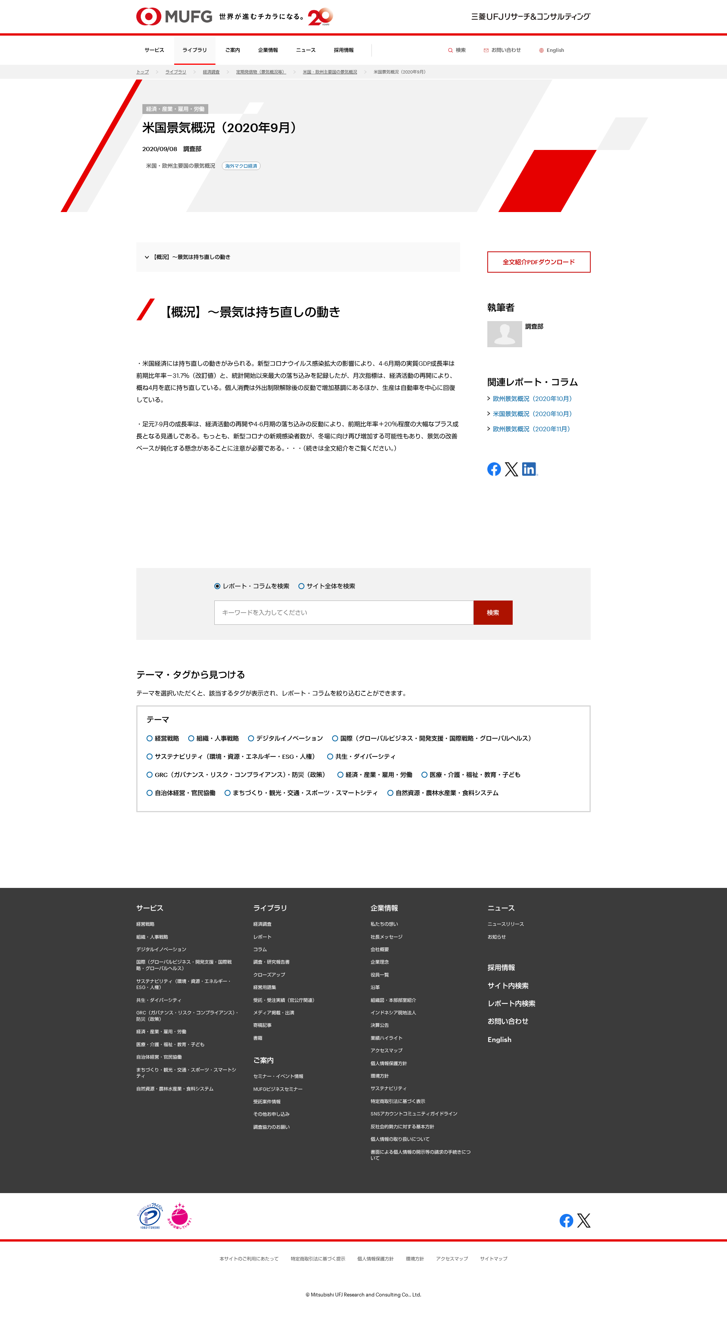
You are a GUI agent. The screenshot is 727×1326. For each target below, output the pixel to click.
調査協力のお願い (271, 1126)
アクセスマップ (387, 1050)
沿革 (375, 987)
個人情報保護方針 (389, 1063)
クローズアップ (269, 974)
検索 (493, 612)
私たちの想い (384, 924)
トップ (142, 71)
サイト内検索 (508, 985)
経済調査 (211, 71)
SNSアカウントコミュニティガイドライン (414, 1113)
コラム (260, 949)
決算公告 (380, 1025)
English (500, 1039)
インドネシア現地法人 (393, 1012)
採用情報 (344, 50)
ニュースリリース (506, 924)
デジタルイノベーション (161, 949)
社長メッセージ (387, 936)
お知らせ (497, 936)
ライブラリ (175, 71)
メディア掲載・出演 (273, 1012)
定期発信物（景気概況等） (261, 71)
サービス (150, 908)
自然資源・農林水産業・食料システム (175, 1088)
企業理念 (380, 961)
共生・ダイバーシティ (159, 1000)
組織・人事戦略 (152, 936)
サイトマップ (493, 1258)
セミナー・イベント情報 (278, 1076)
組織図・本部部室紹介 (393, 1000)
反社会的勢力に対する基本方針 (402, 1126)
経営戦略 (145, 924)
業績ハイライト (387, 1038)
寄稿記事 (262, 1025)
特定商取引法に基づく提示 (318, 1258)
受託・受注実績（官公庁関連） (285, 1000)
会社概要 (380, 949)
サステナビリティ (389, 1088)
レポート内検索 (511, 1003)
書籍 (257, 1038)
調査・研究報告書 (271, 961)
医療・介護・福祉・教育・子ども (170, 1044)
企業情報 (384, 908)
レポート (262, 936)
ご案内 (263, 1060)
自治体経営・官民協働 (159, 1056)
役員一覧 (380, 974)
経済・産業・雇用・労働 (175, 109)
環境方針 (380, 1075)
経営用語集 (264, 987)
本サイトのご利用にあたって (249, 1258)
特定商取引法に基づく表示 (398, 1101)
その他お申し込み (271, 1114)
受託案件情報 (267, 1101)
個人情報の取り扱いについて (400, 1139)
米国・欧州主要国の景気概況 (330, 71)
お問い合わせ (508, 1021)
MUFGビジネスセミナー (278, 1089)
